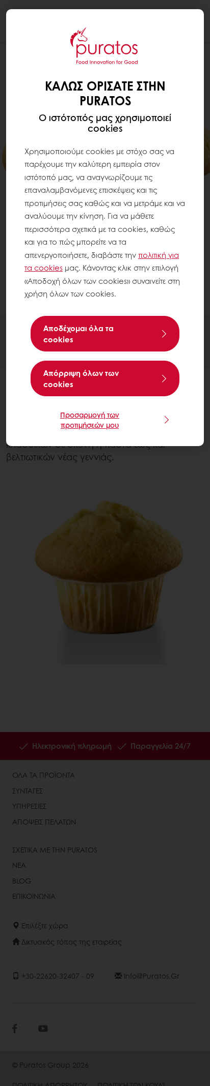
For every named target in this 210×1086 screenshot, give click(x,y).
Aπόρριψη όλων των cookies (81, 378)
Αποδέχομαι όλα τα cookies (78, 333)
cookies (48, 267)
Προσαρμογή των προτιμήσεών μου (89, 419)
